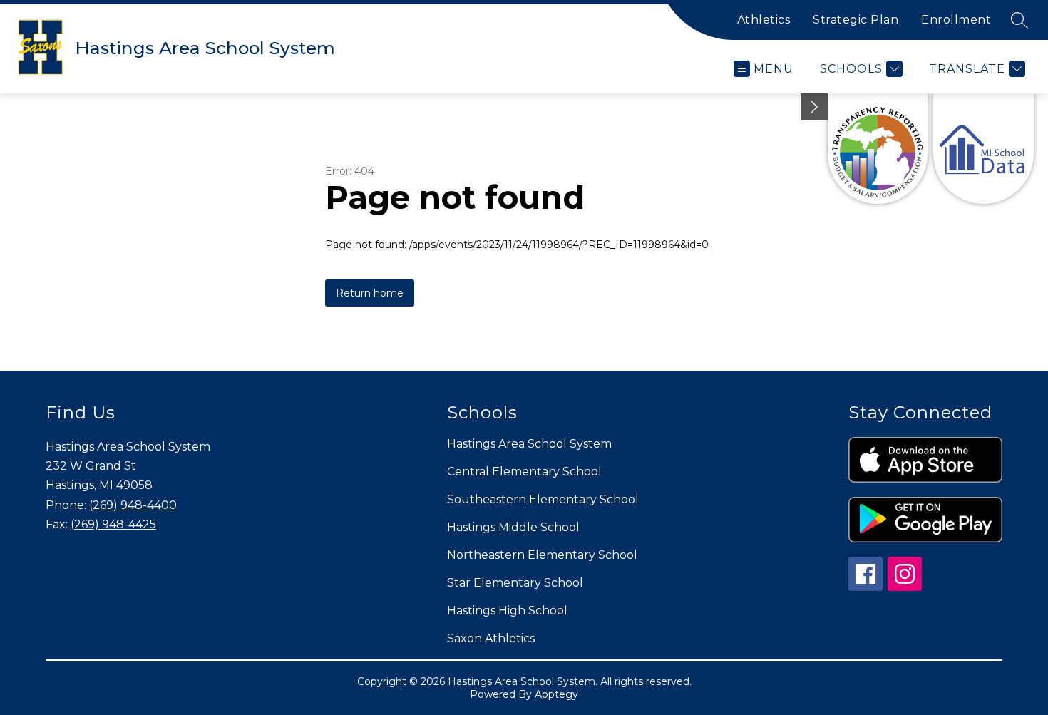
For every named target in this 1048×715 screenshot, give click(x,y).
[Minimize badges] (814, 106)
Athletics (764, 19)
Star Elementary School (515, 583)
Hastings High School (507, 610)
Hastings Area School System (529, 444)
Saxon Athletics (491, 638)
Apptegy (556, 694)
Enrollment (956, 19)
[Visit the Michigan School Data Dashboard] (983, 148)
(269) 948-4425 (113, 524)
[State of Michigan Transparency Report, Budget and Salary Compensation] (878, 148)
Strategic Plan (855, 19)
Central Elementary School (524, 471)
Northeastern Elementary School (542, 555)
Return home (370, 293)
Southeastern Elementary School (543, 499)
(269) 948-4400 (133, 505)
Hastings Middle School (513, 527)
